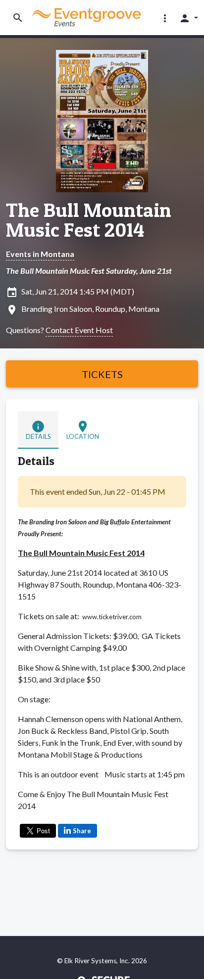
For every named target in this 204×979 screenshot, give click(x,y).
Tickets (102, 374)
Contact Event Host (79, 330)
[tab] (38, 430)
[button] (165, 17)
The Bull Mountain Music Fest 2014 (88, 220)
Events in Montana (40, 253)
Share (82, 831)
